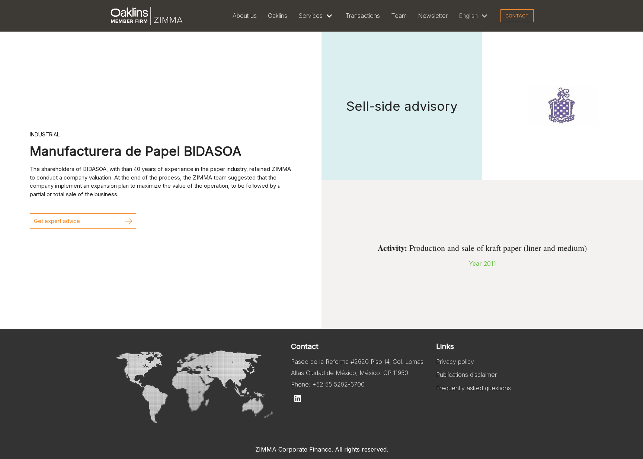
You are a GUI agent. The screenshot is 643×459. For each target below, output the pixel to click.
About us (245, 15)
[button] (83, 221)
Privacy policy (455, 361)
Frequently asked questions (473, 388)
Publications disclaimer (466, 374)
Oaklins (277, 15)
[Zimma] (146, 16)
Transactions (362, 15)
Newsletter (433, 15)
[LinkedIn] (297, 398)
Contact (517, 16)
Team (399, 15)
